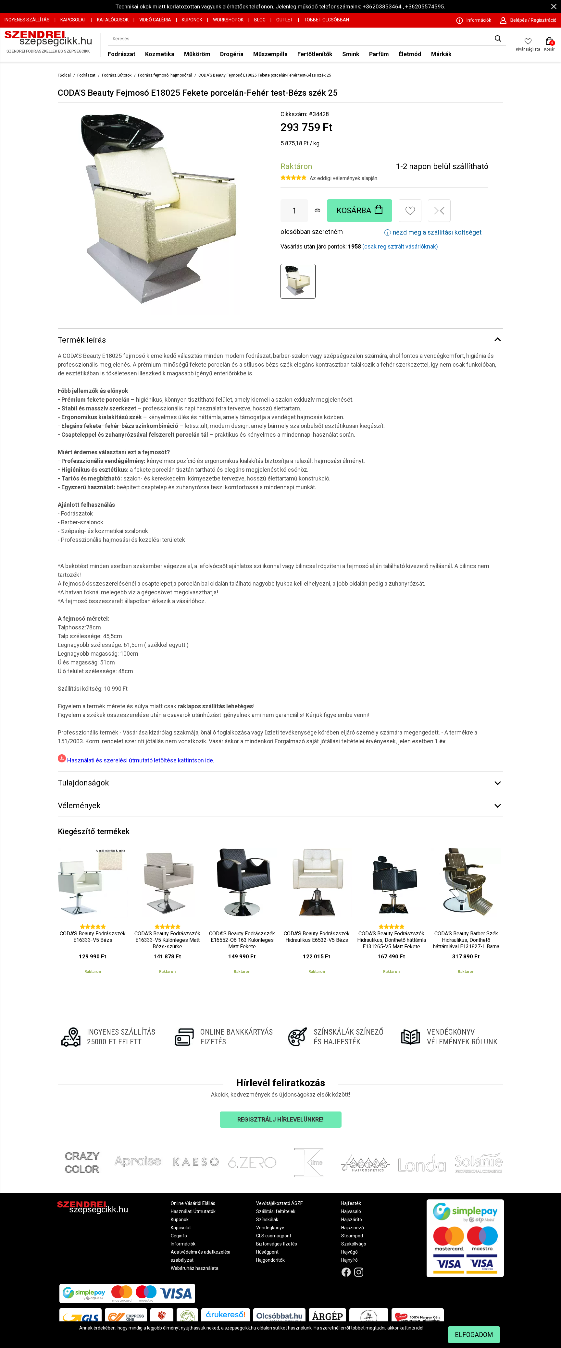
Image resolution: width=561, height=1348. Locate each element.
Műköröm (197, 54)
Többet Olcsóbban (326, 19)
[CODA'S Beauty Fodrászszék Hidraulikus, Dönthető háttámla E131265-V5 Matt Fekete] (391, 913)
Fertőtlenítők (314, 54)
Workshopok (228, 19)
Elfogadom (474, 1335)
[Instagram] (359, 1272)
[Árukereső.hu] (225, 1316)
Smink (350, 54)
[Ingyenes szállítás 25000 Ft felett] (110, 1037)
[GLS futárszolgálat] (80, 1318)
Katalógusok (113, 19)
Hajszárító (351, 1219)
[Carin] (365, 1163)
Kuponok (192, 19)
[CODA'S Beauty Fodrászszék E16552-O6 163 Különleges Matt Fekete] (242, 913)
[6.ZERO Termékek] (252, 1163)
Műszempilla (270, 54)
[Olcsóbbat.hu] (279, 1318)
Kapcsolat (73, 19)
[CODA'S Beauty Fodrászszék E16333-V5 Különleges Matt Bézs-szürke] (167, 913)
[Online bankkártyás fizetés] (223, 1037)
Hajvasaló (351, 1211)
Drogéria (231, 54)
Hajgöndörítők (270, 1260)
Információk (183, 1243)
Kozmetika (159, 54)
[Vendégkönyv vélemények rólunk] (450, 1037)
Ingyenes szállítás (27, 19)
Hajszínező (352, 1227)
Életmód (410, 54)
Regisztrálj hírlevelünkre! (280, 1119)
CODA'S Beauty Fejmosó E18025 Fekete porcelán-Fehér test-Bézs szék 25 (264, 75)
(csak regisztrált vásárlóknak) (400, 246)
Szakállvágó (353, 1243)
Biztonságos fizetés (276, 1243)
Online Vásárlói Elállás (193, 1203)
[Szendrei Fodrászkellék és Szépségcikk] (51, 45)
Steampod (352, 1235)
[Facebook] (346, 1272)
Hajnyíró (349, 1260)
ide (419, 1327)
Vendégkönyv (270, 1227)
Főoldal (64, 75)
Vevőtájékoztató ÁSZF (279, 1203)
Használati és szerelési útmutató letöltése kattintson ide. (140, 760)
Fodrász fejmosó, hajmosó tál (165, 75)
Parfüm (379, 54)
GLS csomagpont (273, 1235)
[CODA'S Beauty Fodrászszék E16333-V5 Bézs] (93, 913)
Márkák (441, 54)
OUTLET (284, 19)
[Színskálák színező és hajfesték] (337, 1037)
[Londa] (422, 1163)
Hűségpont (267, 1252)
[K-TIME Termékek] (308, 1163)
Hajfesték (351, 1203)
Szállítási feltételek (275, 1211)
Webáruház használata (194, 1268)
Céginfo (179, 1235)
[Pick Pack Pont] (161, 1318)
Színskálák (267, 1219)
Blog (260, 19)
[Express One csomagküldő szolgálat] (126, 1318)
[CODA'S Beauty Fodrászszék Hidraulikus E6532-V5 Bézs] (317, 913)
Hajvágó (349, 1252)
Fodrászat (121, 54)
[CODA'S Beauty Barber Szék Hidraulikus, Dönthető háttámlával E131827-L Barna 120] (466, 913)
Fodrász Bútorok (116, 75)
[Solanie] (479, 1163)
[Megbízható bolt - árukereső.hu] (187, 1318)
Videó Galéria (155, 19)
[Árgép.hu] (327, 1318)
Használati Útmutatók (193, 1211)
